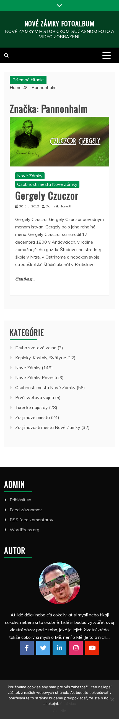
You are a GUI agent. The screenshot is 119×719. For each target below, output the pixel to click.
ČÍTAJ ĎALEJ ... (25, 279)
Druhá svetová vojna (35, 347)
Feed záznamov (26, 509)
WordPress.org (24, 529)
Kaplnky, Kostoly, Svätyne (40, 357)
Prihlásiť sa (20, 499)
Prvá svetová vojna (34, 397)
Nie (63, 710)
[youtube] (92, 648)
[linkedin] (59, 648)
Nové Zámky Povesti (36, 377)
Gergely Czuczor (47, 195)
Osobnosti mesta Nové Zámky (47, 184)
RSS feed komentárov (31, 519)
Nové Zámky (30, 175)
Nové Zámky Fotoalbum (59, 23)
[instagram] (76, 648)
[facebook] (27, 648)
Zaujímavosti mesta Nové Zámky (47, 427)
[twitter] (43, 648)
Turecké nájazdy (31, 407)
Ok (55, 710)
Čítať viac (68, 703)
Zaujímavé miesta (32, 417)
